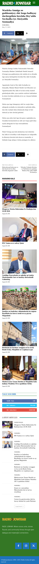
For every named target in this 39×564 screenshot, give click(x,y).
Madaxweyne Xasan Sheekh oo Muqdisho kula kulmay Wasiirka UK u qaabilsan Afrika (19, 383)
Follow (32, 405)
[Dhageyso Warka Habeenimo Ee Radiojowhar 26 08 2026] (19, 195)
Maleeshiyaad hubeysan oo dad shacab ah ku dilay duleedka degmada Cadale (10, 168)
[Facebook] (18, 546)
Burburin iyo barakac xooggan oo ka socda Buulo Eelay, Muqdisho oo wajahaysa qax (24, 469)
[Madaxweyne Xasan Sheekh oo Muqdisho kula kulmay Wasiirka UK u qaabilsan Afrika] (19, 368)
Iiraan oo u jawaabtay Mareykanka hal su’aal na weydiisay (23, 490)
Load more (18, 506)
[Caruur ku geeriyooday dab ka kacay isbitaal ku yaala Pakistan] (7, 499)
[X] (33, 546)
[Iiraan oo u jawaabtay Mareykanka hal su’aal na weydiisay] (7, 488)
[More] (26, 33)
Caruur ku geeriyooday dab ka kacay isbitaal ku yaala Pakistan (25, 500)
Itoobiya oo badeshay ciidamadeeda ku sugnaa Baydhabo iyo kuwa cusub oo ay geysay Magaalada (19, 313)
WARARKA (5, 25)
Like (34, 401)
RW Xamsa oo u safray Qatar (13, 243)
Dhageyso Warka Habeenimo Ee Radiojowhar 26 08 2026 (25, 426)
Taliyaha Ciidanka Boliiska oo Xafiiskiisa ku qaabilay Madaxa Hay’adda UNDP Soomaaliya (29, 169)
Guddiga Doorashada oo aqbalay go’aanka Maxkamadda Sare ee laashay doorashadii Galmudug (18, 277)
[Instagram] (26, 546)
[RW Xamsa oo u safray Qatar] (19, 229)
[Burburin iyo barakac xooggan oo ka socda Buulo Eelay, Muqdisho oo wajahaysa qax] (19, 334)
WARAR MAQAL (18, 422)
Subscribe (32, 410)
